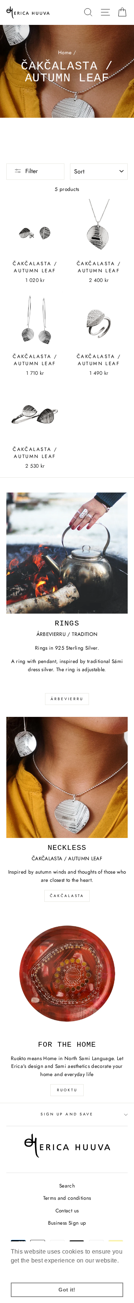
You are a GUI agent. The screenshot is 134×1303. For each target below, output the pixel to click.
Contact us (67, 1210)
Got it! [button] (66, 1290)
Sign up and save (67, 1114)
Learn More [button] (27, 1270)
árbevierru (67, 699)
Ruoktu (67, 1090)
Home (64, 52)
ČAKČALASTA (67, 896)
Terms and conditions (67, 1198)
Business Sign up (67, 1222)
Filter (31, 171)
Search (67, 1185)
